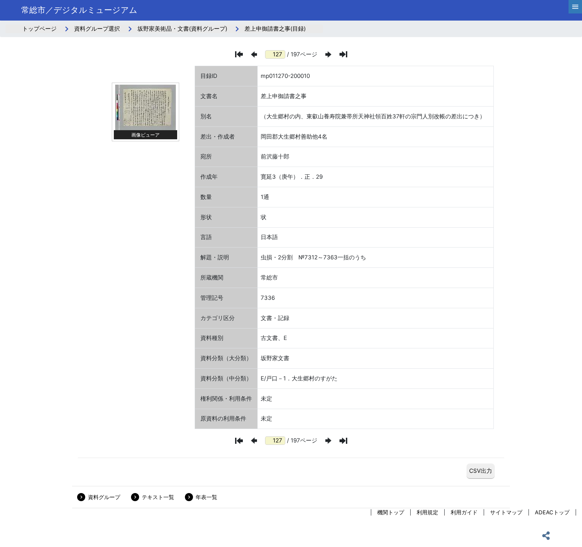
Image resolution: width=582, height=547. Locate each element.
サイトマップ (506, 512)
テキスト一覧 (158, 497)
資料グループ (104, 497)
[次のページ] (328, 54)
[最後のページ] (343, 54)
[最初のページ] (239, 54)
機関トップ (390, 512)
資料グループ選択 (97, 28)
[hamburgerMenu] (575, 6)
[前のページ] (254, 54)
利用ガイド (464, 512)
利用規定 (427, 512)
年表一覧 (206, 497)
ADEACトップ (552, 512)
